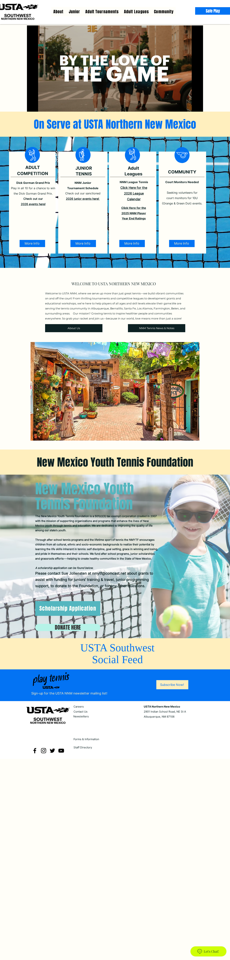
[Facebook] (34, 750)
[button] (136, 11)
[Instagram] (43, 750)
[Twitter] (52, 750)
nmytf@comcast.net (109, 573)
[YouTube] (61, 750)
